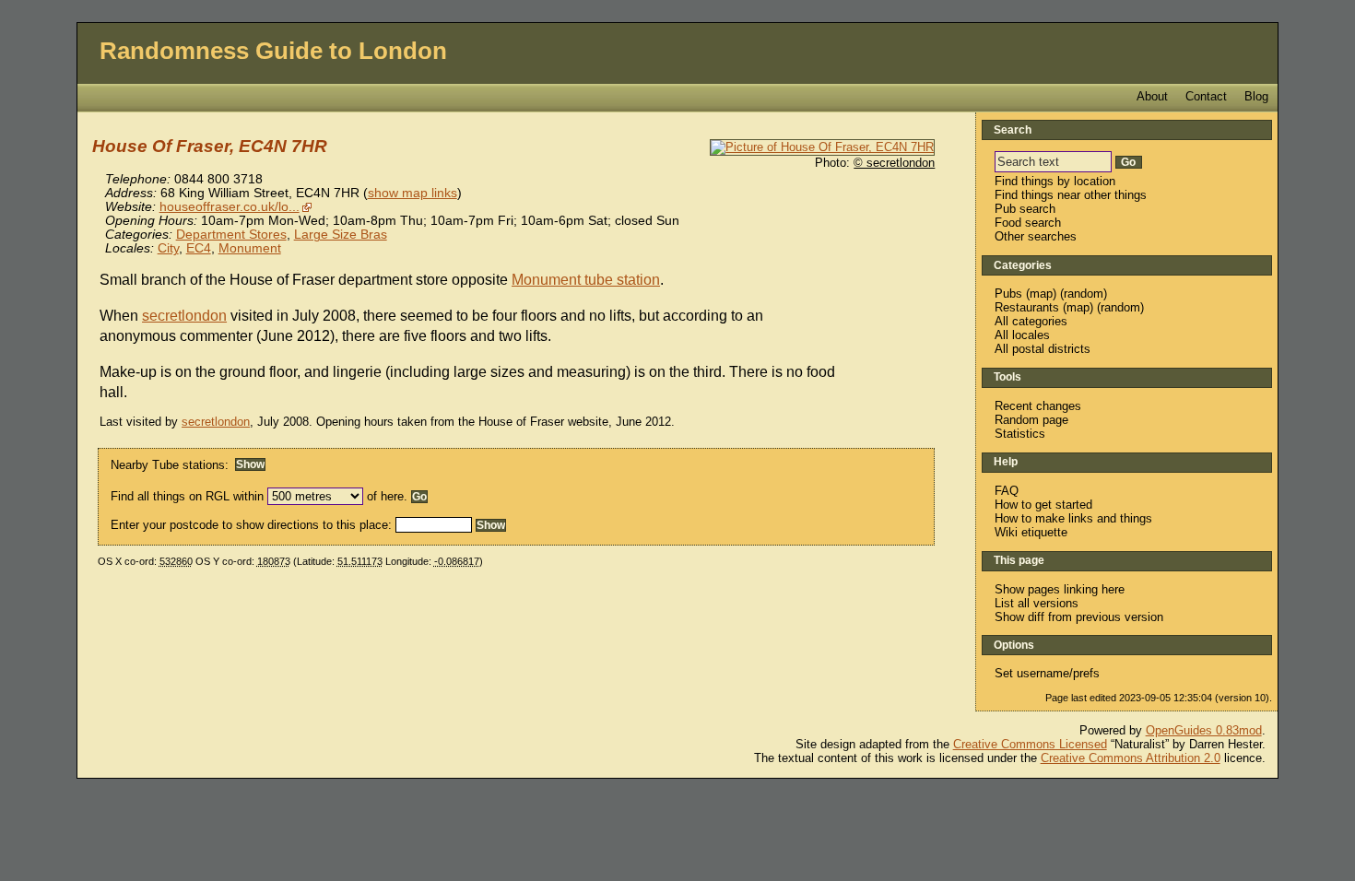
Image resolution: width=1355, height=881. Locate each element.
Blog (1256, 96)
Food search (1028, 222)
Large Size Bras (340, 234)
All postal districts (1042, 349)
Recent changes (1038, 406)
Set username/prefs (1047, 673)
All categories (1031, 321)
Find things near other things (1071, 195)
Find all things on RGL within (187, 496)
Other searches (1036, 236)
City (168, 248)
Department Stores (231, 234)
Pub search (1025, 209)
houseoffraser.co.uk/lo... (229, 207)
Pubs (1008, 293)
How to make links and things (1073, 518)
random (1083, 293)
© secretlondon (894, 163)
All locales (1022, 335)
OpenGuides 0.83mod (1204, 730)
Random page (1031, 420)
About (1152, 96)
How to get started (1043, 504)
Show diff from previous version (1079, 617)
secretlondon (184, 315)
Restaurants (1027, 307)
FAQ (1007, 491)
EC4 (198, 248)
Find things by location (1055, 181)
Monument (249, 248)
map (1041, 293)
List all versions (1036, 603)
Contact (1206, 96)
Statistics (1020, 433)
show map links (412, 193)
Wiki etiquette (1031, 532)
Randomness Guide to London (273, 51)
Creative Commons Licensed (1030, 744)
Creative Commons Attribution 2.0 (1130, 758)
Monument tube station (586, 280)
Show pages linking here (1060, 589)
